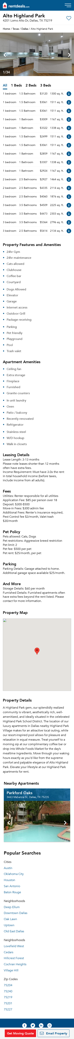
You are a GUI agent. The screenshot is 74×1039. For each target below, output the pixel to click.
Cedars (8, 952)
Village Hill (11, 970)
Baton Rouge (12, 892)
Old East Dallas (14, 931)
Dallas (24, 28)
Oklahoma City (14, 874)
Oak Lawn (10, 919)
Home (6, 28)
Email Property (56, 1033)
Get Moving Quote (20, 1033)
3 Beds (45, 85)
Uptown (9, 925)
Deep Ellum (12, 907)
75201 (8, 1003)
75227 (8, 1009)
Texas (16, 28)
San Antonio (12, 886)
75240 (8, 991)
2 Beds (31, 85)
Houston (9, 880)
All (5, 85)
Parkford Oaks (19, 792)
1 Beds (16, 85)
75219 (8, 997)
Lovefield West (14, 946)
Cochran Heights (15, 964)
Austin (8, 868)
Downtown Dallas (15, 913)
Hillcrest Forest (14, 958)
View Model (69, 93)
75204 (8, 985)
